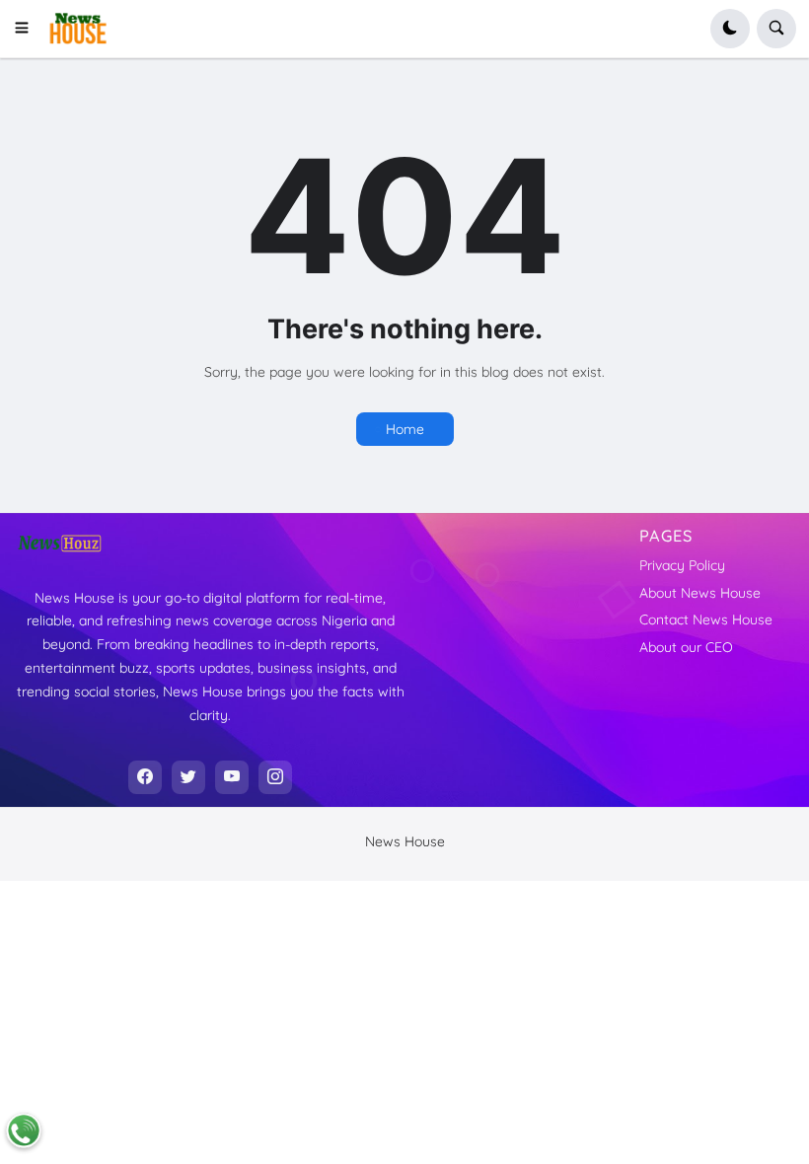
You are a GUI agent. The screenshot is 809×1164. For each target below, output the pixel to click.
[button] (28, 28)
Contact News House (705, 619)
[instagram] (275, 777)
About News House (700, 593)
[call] (23, 1130)
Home (405, 429)
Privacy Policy (682, 565)
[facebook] (145, 777)
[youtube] (232, 777)
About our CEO (686, 647)
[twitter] (188, 777)
